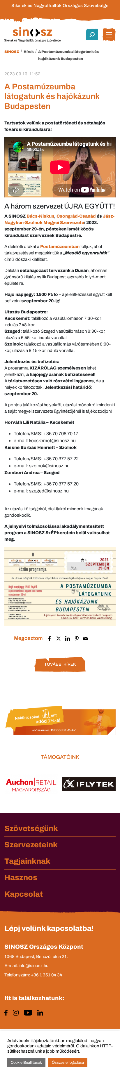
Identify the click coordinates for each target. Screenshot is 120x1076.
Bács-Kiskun (40, 216)
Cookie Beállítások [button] (26, 1063)
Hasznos (20, 877)
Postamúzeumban (60, 246)
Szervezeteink (31, 845)
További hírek (60, 664)
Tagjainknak (27, 861)
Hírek (29, 52)
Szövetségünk (31, 828)
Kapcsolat (23, 894)
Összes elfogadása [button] (68, 1063)
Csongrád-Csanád (76, 216)
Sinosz (11, 52)
